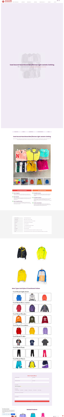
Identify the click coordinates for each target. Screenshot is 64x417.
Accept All (13, 414)
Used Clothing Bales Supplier (25, 66)
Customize (4, 414)
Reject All (9, 414)
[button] (14, 161)
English (55, 416)
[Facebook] (57, 0)
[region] (8, 412)
